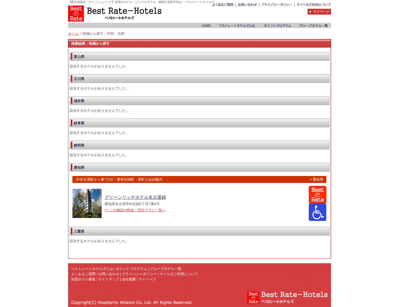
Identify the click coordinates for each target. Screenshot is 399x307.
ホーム (73, 34)
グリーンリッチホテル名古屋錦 (135, 197)
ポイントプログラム (131, 269)
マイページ (147, 279)
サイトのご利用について (178, 274)
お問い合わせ (108, 274)
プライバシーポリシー (139, 274)
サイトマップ (108, 279)
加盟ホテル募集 (83, 279)
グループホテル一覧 (165, 269)
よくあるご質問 (83, 274)
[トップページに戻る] (115, 13)
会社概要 (129, 279)
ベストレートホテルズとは (92, 269)
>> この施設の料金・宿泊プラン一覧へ (135, 210)
